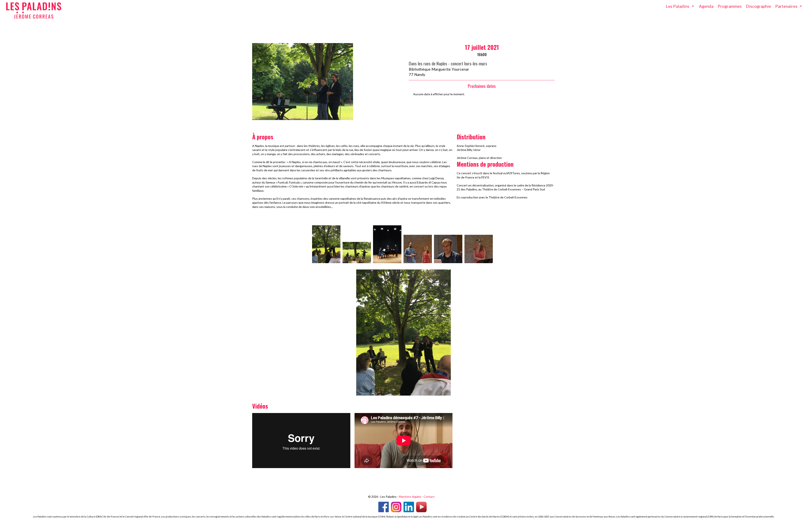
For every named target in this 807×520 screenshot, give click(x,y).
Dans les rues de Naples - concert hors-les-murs (448, 63)
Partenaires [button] (786, 6)
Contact (429, 496)
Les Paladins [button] (677, 6)
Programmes (730, 6)
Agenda (706, 6)
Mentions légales (410, 496)
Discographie (758, 6)
